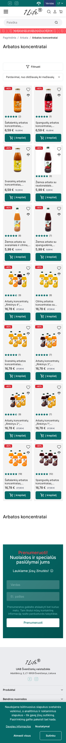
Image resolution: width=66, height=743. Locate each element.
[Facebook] (10, 3)
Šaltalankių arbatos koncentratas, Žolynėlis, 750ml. (16, 126)
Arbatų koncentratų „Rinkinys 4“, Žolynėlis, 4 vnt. (16, 304)
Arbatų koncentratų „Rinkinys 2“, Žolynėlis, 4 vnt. (16, 424)
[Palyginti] (28, 95)
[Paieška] (49, 11)
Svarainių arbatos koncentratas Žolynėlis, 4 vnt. (15, 364)
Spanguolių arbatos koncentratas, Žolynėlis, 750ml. (47, 126)
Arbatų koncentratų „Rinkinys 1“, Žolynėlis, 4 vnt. (47, 424)
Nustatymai (42, 726)
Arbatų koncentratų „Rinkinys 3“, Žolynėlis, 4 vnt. (47, 364)
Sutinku (51, 735)
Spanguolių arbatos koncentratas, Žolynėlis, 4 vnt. (47, 483)
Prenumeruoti (33, 622)
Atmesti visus (22, 735)
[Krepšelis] (60, 11)
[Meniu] (6, 11)
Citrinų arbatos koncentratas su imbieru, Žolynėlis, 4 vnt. (47, 306)
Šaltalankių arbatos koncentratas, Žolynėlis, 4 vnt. (16, 483)
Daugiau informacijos (18, 726)
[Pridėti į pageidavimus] (28, 89)
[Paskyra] (55, 11)
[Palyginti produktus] (38, 3)
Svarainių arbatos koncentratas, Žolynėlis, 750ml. (15, 184)
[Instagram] (16, 3)
